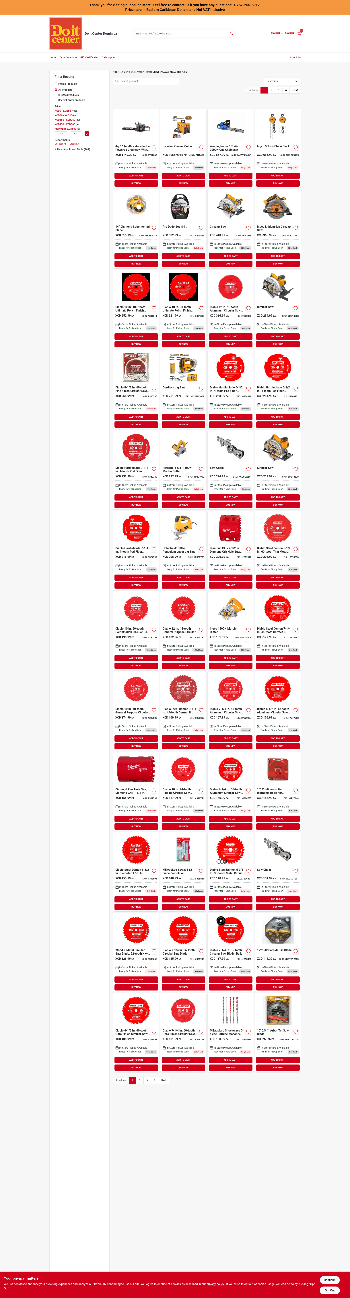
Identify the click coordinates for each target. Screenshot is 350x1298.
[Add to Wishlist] (154, 147)
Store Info (295, 57)
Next (295, 90)
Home (52, 57)
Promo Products (67, 84)
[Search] (231, 33)
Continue (329, 1280)
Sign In (275, 33)
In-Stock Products (68, 95)
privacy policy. (216, 1284)
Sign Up (290, 33)
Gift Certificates (89, 57)
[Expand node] (56, 149)
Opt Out (330, 1290)
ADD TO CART (136, 175)
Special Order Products (71, 100)
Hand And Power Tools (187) (73, 149)
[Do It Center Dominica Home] (65, 33)
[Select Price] (87, 133)
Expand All (74, 144)
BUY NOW (136, 183)
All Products (65, 90)
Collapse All (60, 144)
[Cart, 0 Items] (299, 33)
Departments (67, 57)
